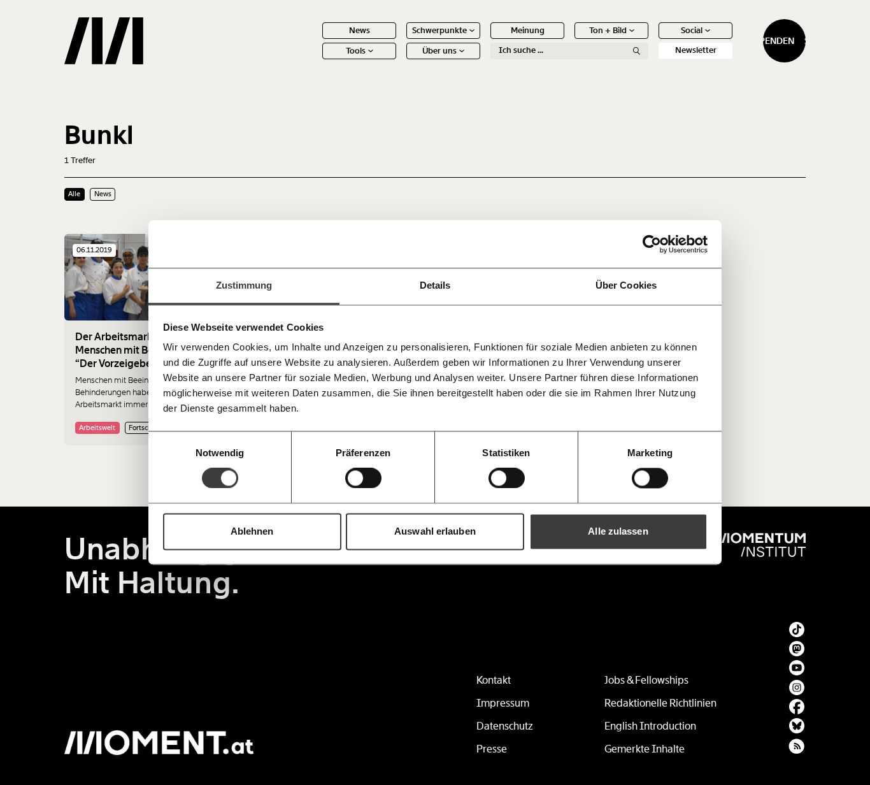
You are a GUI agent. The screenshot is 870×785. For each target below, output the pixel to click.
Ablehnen (252, 531)
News (359, 30)
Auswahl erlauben (435, 531)
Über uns (439, 50)
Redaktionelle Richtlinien (660, 703)
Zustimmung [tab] (244, 285)
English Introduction (650, 726)
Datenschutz (504, 726)
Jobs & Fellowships (646, 680)
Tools (356, 50)
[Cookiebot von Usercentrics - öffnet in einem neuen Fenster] (652, 244)
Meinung (528, 30)
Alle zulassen (618, 531)
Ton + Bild (608, 30)
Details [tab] (435, 285)
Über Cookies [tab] (626, 285)
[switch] (363, 478)
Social (691, 30)
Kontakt (493, 680)
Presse (491, 749)
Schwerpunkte (439, 30)
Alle (74, 193)
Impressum (502, 703)
